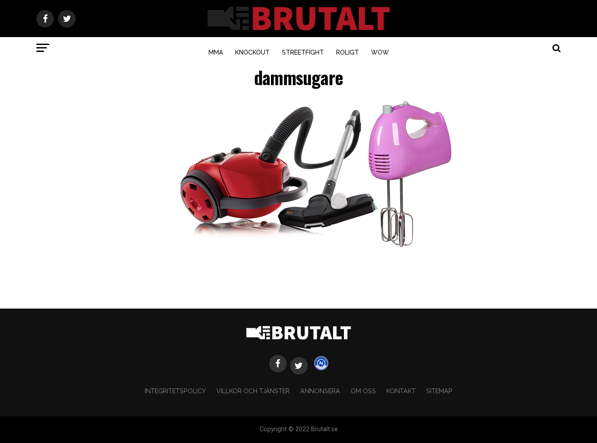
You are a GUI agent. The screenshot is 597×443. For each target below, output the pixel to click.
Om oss (363, 391)
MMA (215, 52)
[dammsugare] (315, 250)
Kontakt (401, 391)
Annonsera (320, 391)
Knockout (252, 52)
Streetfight (303, 52)
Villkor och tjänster (253, 391)
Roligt (347, 52)
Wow (380, 52)
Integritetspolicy (175, 391)
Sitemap (439, 391)
